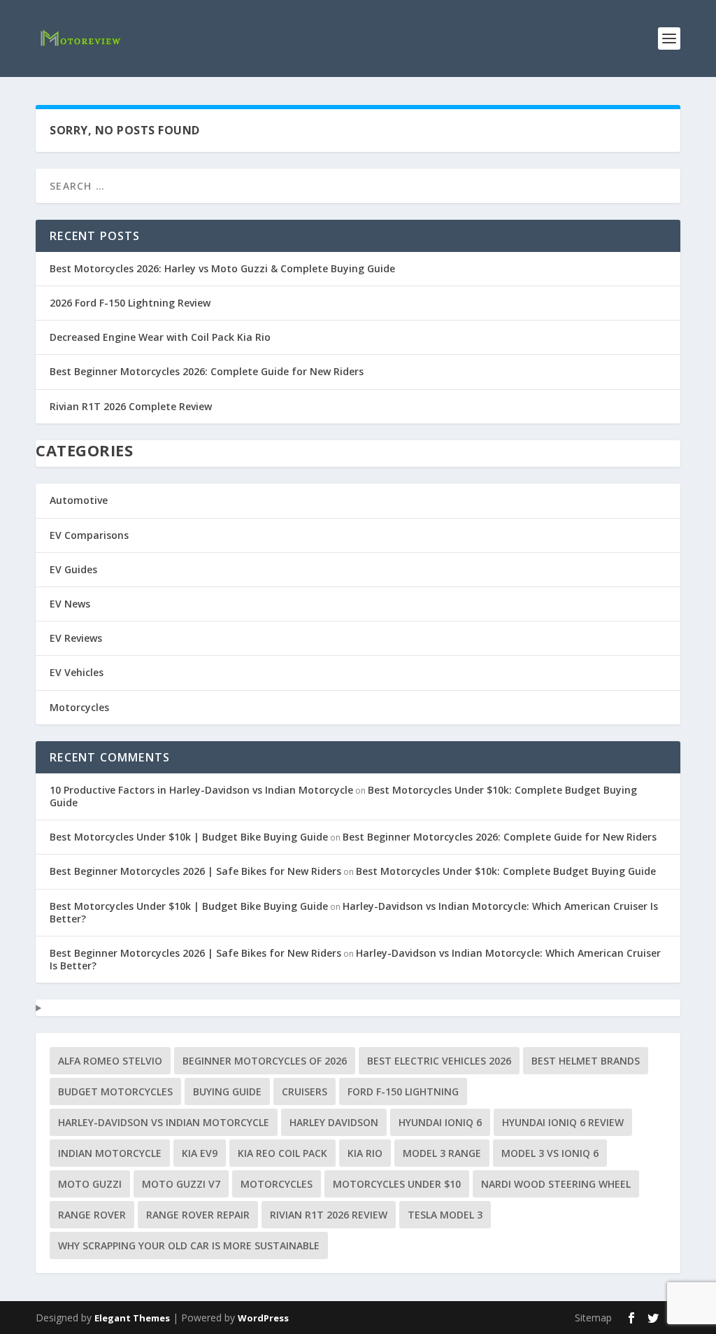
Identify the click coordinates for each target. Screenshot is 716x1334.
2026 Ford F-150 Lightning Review (130, 302)
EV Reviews (76, 638)
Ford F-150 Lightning (403, 1091)
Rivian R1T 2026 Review (328, 1214)
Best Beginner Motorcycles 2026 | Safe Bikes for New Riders (195, 871)
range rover (92, 1214)
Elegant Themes (132, 1318)
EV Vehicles (76, 672)
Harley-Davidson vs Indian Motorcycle (163, 1122)
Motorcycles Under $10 (397, 1184)
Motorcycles (79, 707)
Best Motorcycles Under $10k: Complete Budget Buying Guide (506, 871)
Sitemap (593, 1317)
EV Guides (73, 569)
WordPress (263, 1318)
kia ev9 (199, 1153)
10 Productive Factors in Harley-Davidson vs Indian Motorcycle (201, 789)
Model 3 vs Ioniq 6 (550, 1153)
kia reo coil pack (282, 1153)
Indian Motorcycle (110, 1153)
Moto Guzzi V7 (181, 1184)
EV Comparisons (89, 535)
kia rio (365, 1153)
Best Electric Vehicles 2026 (439, 1060)
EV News (70, 603)
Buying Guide (227, 1091)
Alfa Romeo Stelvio (110, 1060)
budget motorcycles (115, 1091)
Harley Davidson (333, 1122)
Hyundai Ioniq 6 (440, 1122)
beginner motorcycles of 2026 (264, 1060)
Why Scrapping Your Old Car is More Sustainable (189, 1245)
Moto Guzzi (90, 1184)
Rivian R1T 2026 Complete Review (131, 406)
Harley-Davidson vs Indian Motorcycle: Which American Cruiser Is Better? (354, 912)
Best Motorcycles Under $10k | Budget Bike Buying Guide (189, 836)
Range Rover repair (198, 1214)
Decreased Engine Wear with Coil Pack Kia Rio (160, 337)
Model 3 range (442, 1153)
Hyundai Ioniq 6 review (563, 1122)
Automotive (79, 500)
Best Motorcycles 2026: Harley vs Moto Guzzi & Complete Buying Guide (222, 268)
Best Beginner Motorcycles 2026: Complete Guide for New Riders (207, 371)
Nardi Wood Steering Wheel (556, 1184)
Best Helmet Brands (585, 1060)
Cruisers (304, 1091)
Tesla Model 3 (445, 1214)
